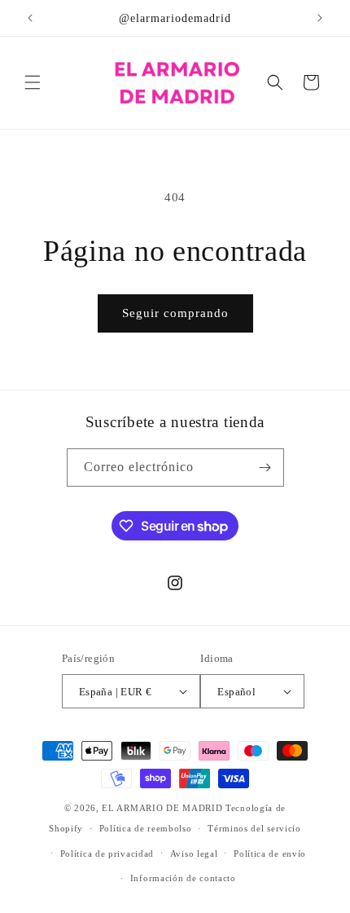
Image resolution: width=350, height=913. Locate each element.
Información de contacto (183, 878)
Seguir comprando (175, 313)
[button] (32, 82)
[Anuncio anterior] (30, 18)
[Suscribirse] (265, 467)
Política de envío (270, 853)
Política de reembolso (145, 828)
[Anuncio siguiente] (320, 18)
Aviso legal (194, 853)
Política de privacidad (107, 853)
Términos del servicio (254, 828)
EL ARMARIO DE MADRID (163, 808)
